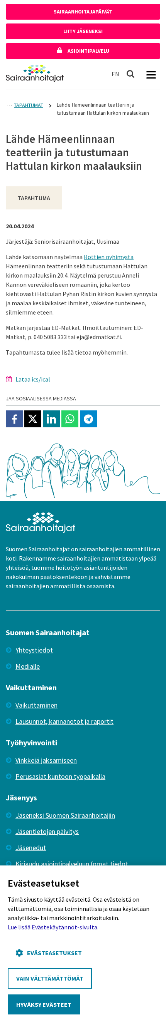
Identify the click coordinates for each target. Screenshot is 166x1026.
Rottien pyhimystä (109, 257)
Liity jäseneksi (83, 31)
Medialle (27, 666)
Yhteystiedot (34, 650)
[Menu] (151, 74)
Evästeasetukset (54, 953)
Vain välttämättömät (49, 978)
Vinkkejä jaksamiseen (46, 760)
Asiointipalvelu (87, 50)
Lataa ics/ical (32, 379)
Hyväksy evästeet (43, 1004)
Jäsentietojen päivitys (47, 831)
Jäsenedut (30, 847)
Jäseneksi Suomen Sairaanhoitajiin (65, 815)
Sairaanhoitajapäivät (83, 11)
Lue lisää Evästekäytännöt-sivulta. (53, 927)
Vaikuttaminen (36, 705)
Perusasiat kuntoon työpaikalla (60, 776)
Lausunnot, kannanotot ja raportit (64, 721)
